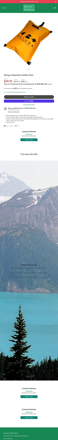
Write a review (29, 139)
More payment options (29, 104)
